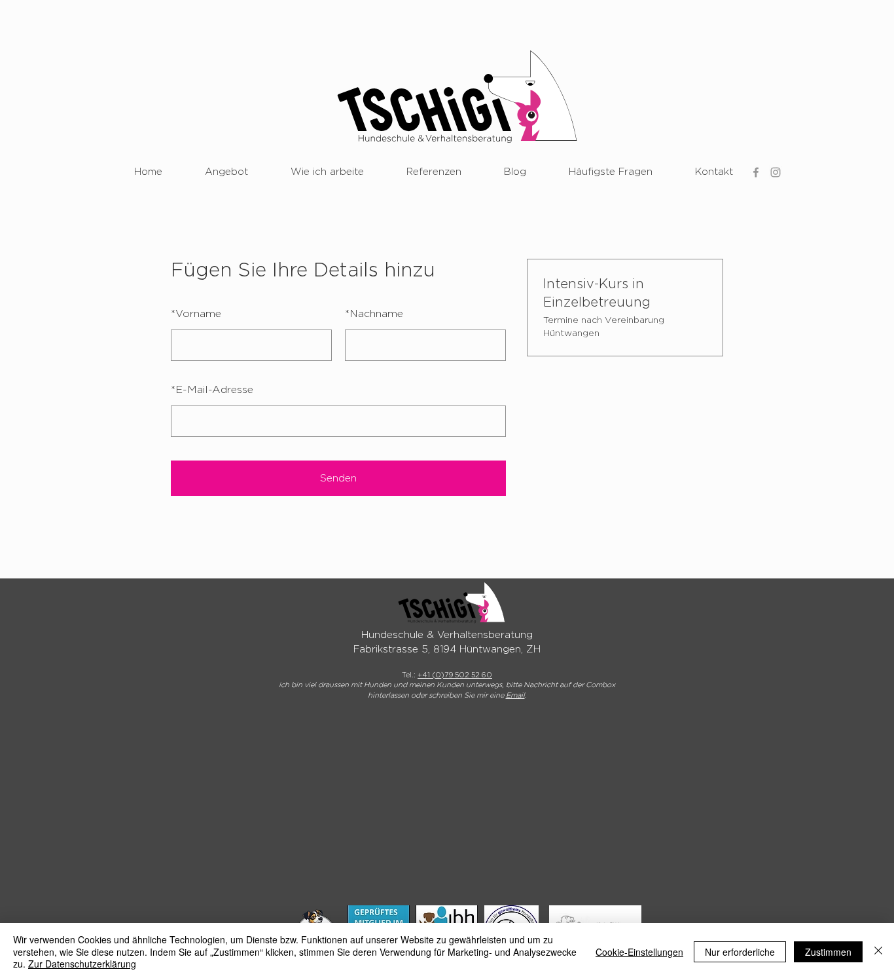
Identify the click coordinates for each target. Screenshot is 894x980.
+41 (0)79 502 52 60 (455, 675)
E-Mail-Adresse (212, 390)
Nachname (374, 314)
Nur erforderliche (740, 951)
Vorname (196, 314)
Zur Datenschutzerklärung (82, 963)
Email (515, 695)
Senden (338, 478)
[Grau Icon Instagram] (775, 172)
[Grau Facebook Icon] (755, 172)
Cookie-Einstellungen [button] (639, 951)
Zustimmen (828, 951)
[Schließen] (878, 951)
